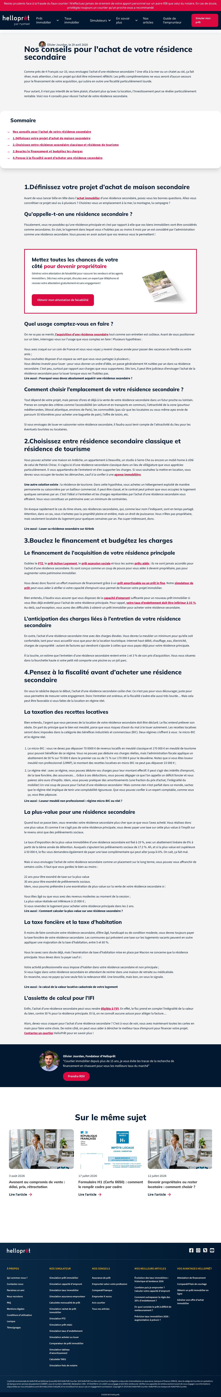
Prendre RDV (68, 717)
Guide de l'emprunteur (172, 20)
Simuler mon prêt (203, 20)
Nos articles (148, 20)
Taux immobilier (71, 20)
